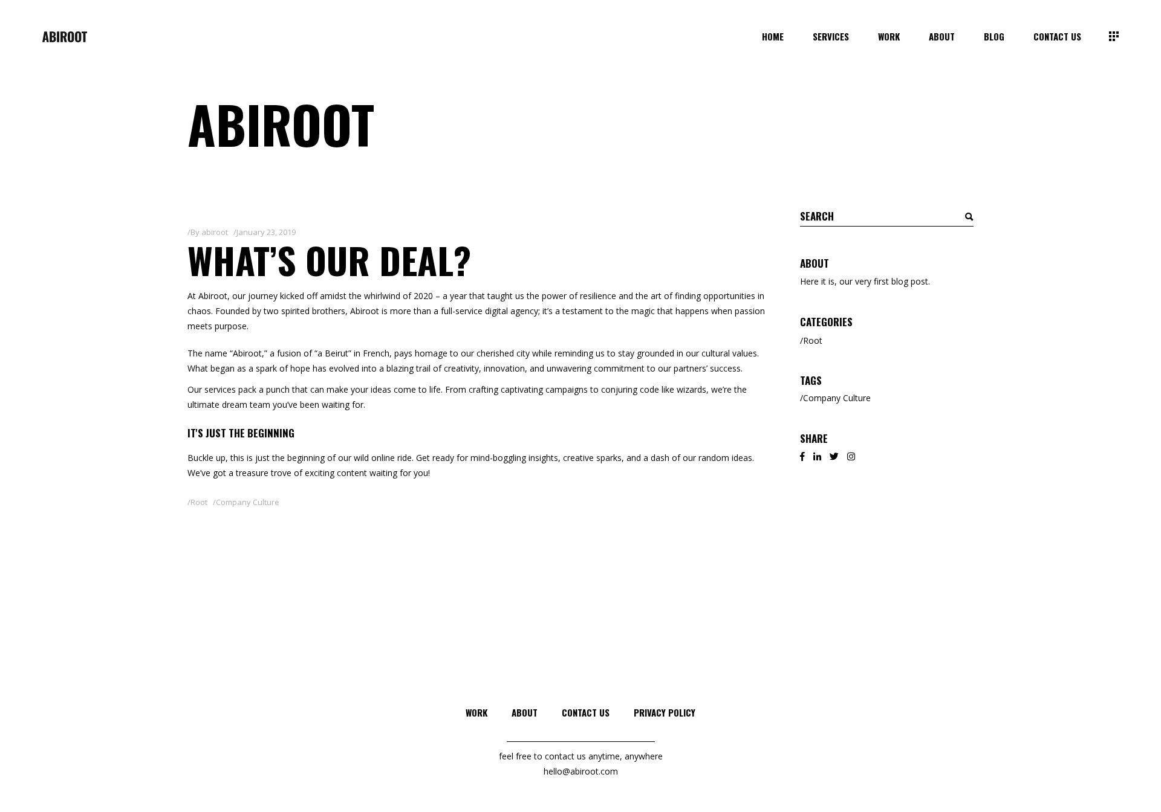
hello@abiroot (571, 771)
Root (198, 502)
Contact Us (586, 712)
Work (476, 712)
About (525, 712)
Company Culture (247, 502)
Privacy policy (664, 712)
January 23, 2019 (266, 232)
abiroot (214, 232)
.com (608, 771)
